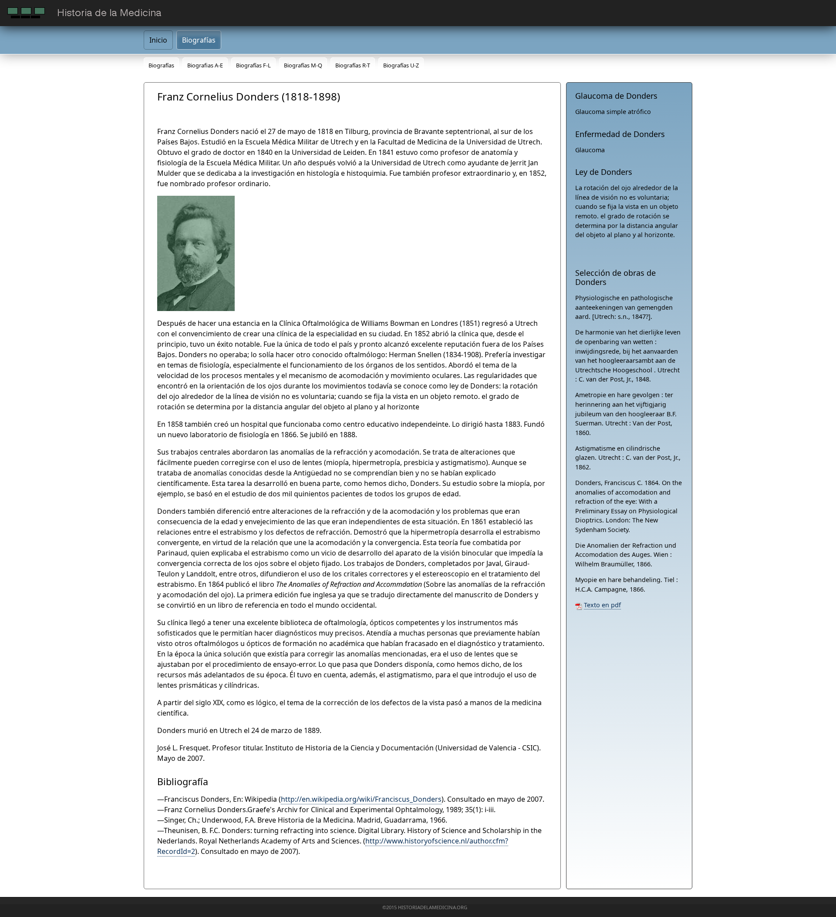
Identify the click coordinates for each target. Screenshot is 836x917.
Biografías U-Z (401, 65)
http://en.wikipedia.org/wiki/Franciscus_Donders (361, 799)
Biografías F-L (253, 65)
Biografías (199, 40)
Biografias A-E (205, 65)
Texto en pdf (602, 605)
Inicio (158, 40)
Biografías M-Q (303, 65)
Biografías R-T (352, 65)
